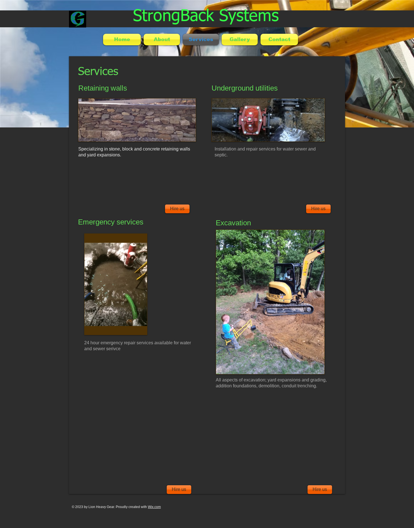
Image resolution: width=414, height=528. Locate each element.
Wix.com (154, 507)
